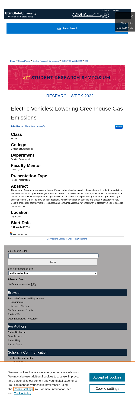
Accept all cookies (107, 377)
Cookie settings (23, 389)
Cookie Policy (22, 393)
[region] (67, 382)
